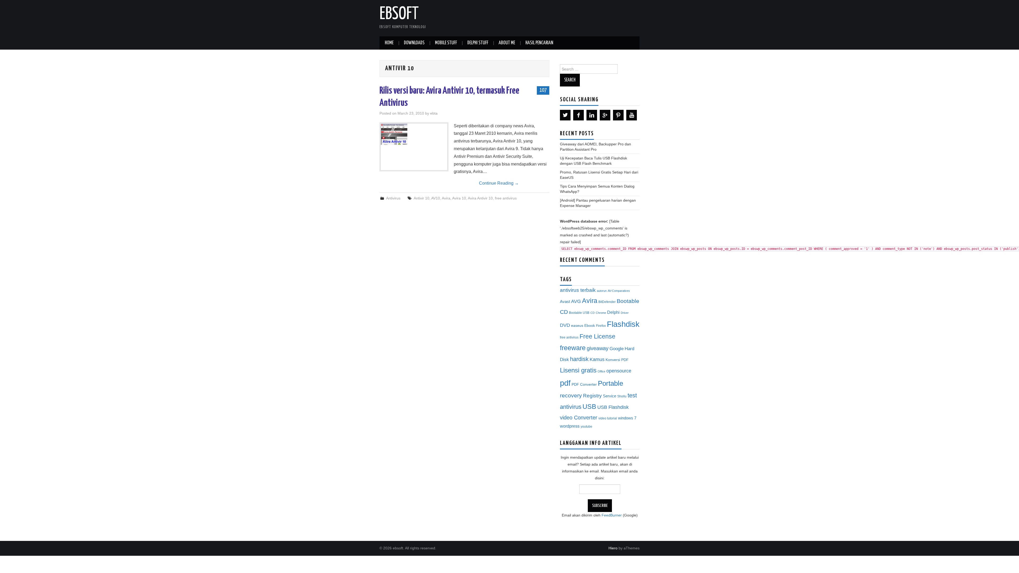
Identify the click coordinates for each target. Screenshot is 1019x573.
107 (543, 90)
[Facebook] (578, 115)
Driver (625, 312)
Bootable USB (579, 313)
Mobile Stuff (446, 43)
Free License (597, 336)
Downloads (414, 43)
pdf (565, 383)
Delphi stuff (477, 43)
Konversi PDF (617, 360)
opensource (618, 371)
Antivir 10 (421, 198)
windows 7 (627, 418)
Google (617, 348)
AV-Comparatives (619, 290)
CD (592, 312)
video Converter (578, 417)
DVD (565, 325)
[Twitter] (565, 115)
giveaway (597, 348)
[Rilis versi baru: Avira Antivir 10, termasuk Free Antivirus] (414, 134)
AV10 (435, 198)
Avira (446, 198)
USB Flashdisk (613, 407)
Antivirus (393, 198)
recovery (571, 395)
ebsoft (399, 14)
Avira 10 (459, 198)
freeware (573, 347)
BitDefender (607, 302)
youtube (586, 426)
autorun (602, 290)
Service (609, 396)
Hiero (613, 548)
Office (601, 371)
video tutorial (607, 418)
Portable (610, 383)
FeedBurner (612, 515)
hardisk (579, 359)
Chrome (601, 312)
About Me (507, 43)
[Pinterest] (618, 115)
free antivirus (506, 198)
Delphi (613, 312)
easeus (577, 326)
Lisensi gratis (578, 370)
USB (589, 406)
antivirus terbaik (578, 290)
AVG (576, 301)
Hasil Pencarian (539, 43)
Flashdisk (623, 324)
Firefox (601, 326)
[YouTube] (631, 115)
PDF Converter (584, 385)
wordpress (570, 426)
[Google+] (605, 115)
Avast (565, 301)
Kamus (597, 359)
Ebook (589, 326)
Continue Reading (499, 183)
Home (389, 43)
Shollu (622, 396)
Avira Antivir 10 (480, 198)
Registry (592, 395)
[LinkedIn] (591, 115)
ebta (434, 113)
